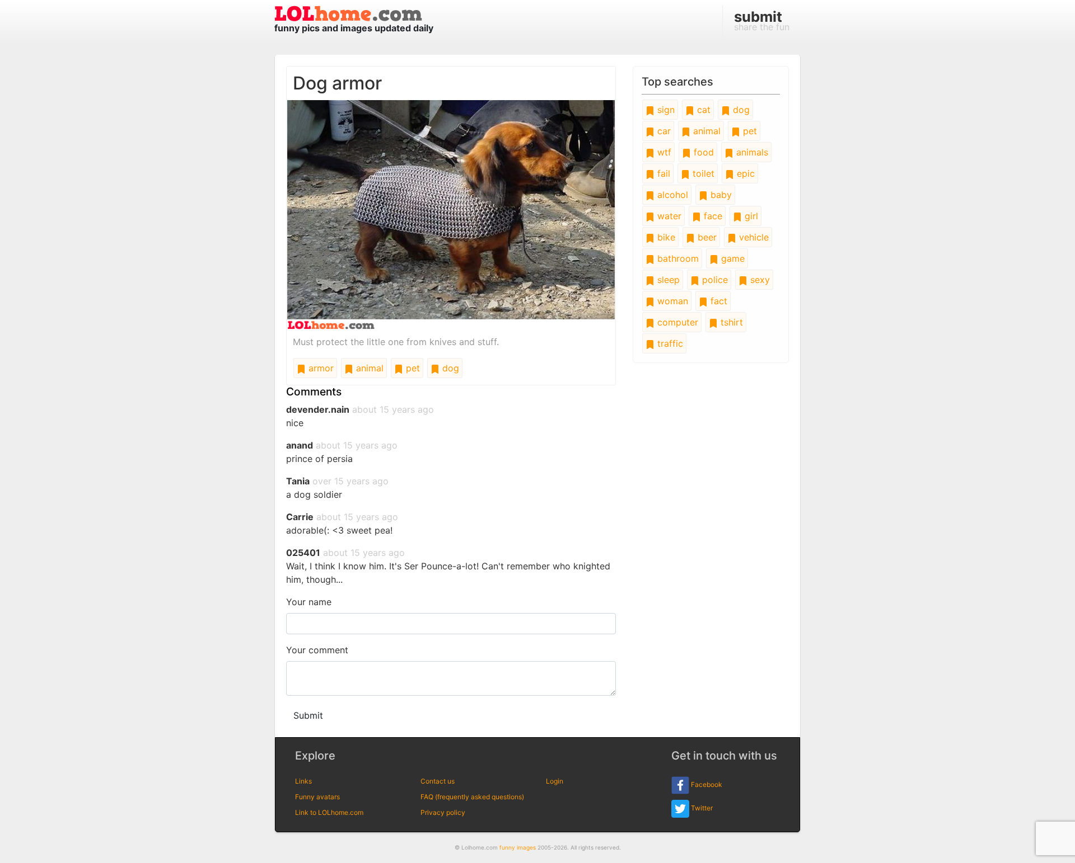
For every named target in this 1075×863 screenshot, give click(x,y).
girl (750, 215)
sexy (758, 279)
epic (744, 173)
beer (706, 237)
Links (303, 781)
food (702, 152)
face (711, 215)
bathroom (677, 258)
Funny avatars (317, 797)
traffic (669, 343)
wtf (663, 152)
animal (368, 368)
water (668, 215)
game (731, 258)
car (663, 130)
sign (665, 109)
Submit (308, 715)
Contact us (437, 781)
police (713, 279)
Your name (308, 601)
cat (702, 109)
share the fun (761, 20)
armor (320, 368)
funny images (517, 847)
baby (720, 194)
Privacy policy (442, 812)
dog (449, 368)
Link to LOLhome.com (329, 812)
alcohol (671, 194)
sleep (667, 279)
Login (554, 781)
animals (750, 152)
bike (665, 237)
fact (717, 300)
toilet (702, 173)
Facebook (705, 784)
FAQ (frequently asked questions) (472, 797)
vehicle (752, 237)
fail (662, 173)
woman (671, 300)
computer (676, 322)
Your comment (317, 649)
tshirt (730, 322)
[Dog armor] (451, 213)
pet (411, 368)
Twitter (701, 808)
